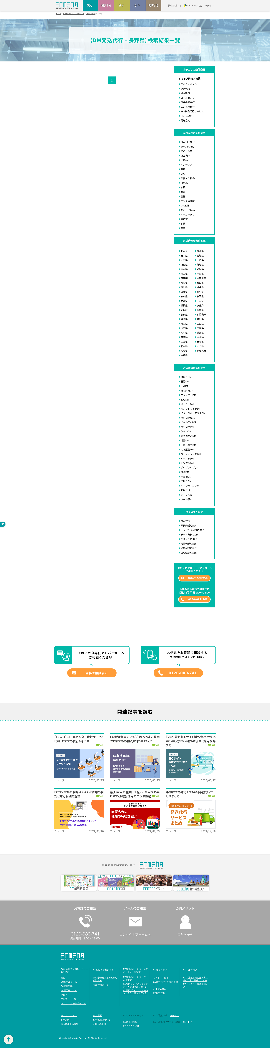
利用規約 (65, 1020)
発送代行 (185, 490)
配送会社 (185, 120)
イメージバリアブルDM (193, 413)
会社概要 (97, 1015)
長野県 (200, 291)
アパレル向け (188, 151)
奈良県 (184, 314)
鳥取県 (184, 319)
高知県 (184, 337)
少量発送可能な (189, 548)
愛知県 (184, 300)
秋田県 (184, 260)
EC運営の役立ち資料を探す (165, 983)
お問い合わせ (99, 1024)
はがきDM (186, 376)
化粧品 (184, 160)
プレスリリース (68, 999)
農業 (183, 228)
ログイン (174, 1015)
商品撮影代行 (188, 102)
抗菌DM (185, 472)
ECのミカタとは (69, 1015)
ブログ (64, 995)
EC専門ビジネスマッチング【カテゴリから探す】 (135, 985)
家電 (183, 191)
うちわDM (186, 431)
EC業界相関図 (130, 1021)
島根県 (200, 319)
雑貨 (183, 169)
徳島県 (200, 328)
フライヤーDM (188, 395)
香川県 (184, 332)
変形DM (185, 399)
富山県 (200, 282)
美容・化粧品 (188, 178)
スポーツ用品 (188, 210)
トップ (58, 14)
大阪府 (184, 310)
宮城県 (200, 255)
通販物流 (185, 93)
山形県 (200, 260)
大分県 (200, 346)
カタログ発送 (188, 417)
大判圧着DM (187, 449)
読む (90, 5)
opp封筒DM (187, 390)
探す (122, 5)
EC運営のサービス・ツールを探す (135, 978)
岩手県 (184, 255)
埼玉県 (184, 273)
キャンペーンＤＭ (190, 485)
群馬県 (200, 269)
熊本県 (184, 346)
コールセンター (189, 97)
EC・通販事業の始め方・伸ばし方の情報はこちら (195, 979)
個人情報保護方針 (69, 1024)
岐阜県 (184, 296)
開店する (154, 5)
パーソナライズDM (191, 454)
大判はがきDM (188, 435)
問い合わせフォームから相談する (105, 979)
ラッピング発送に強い (192, 530)
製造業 (184, 219)
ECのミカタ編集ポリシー (73, 1003)
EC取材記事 (66, 986)
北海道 (184, 251)
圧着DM (185, 381)
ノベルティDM (188, 422)
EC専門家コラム (69, 990)
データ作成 (186, 494)
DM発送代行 (90, 14)
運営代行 (185, 88)
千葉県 (200, 273)
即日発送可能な (189, 525)
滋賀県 (184, 305)
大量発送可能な (189, 543)
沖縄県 (184, 355)
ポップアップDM (189, 467)
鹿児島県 (201, 350)
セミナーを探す (160, 978)
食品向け (185, 155)
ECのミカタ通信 (131, 1026)
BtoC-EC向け (188, 146)
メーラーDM (187, 404)
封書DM (185, 440)
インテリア (186, 164)
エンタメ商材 (188, 201)
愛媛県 (200, 332)
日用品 (184, 182)
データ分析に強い (190, 534)
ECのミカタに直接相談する (195, 985)
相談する (106, 5)
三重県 (200, 300)
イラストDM (187, 458)
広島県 (200, 323)
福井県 (200, 287)
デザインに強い (189, 539)
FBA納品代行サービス (192, 111)
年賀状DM (186, 476)
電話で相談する (100, 984)
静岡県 (200, 296)
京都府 (200, 305)
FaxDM (184, 386)
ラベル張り (186, 499)
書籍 (183, 196)
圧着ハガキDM (188, 445)
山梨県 (184, 291)
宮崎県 (184, 350)
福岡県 (200, 337)
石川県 (184, 287)
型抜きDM (186, 481)
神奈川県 (201, 278)
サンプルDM (187, 463)
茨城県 (200, 264)
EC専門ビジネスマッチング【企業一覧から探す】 (135, 992)
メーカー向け (188, 214)
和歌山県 (201, 314)
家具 (183, 187)
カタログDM (187, 426)
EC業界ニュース (69, 982)
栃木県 (184, 269)
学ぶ (138, 5)
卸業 (183, 223)
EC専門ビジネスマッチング (73, 14)
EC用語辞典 (159, 993)
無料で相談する (198, 578)
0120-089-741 (198, 599)
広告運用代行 (188, 106)
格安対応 (185, 521)
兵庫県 (200, 310)
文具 (183, 173)
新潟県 (184, 282)
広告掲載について (102, 1020)
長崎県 (200, 341)
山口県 (184, 328)
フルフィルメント (190, 84)
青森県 (200, 251)
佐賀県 (184, 341)
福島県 (184, 264)
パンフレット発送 (190, 408)
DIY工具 (185, 205)
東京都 (184, 278)
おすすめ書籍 (159, 989)
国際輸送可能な (189, 552)
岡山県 (184, 323)
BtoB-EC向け (188, 142)
